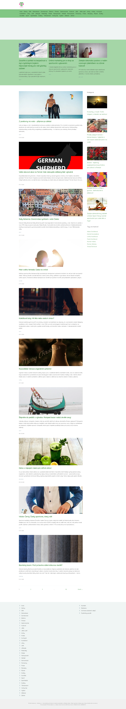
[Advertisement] (63, 28)
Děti (30, 11)
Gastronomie (64, 11)
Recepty (90, 13)
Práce (84, 13)
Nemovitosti (70, 13)
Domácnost (44, 11)
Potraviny (78, 13)
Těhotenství (47, 15)
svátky (20, 380)
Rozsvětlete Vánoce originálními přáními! (35, 369)
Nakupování (56, 13)
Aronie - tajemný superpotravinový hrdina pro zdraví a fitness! (96, 165)
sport (20, 79)
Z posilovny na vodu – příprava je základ (35, 121)
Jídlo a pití (82, 11)
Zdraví (72, 15)
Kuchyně (99, 11)
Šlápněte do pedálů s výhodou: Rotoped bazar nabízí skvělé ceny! (45, 417)
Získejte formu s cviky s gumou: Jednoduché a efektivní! (95, 190)
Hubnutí (71, 11)
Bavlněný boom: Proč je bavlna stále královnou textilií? (40, 565)
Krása (93, 11)
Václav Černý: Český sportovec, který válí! (35, 516)
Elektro (51, 11)
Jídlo (76, 11)
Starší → (80, 589)
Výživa (61, 15)
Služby (101, 13)
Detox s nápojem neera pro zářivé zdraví (35, 468)
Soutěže (22, 15)
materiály (21, 576)
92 (66, 589)
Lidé (32, 13)
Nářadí (64, 13)
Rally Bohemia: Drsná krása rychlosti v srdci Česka (39, 219)
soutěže (20, 280)
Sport (27, 15)
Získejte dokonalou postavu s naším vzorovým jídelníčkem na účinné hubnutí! (93, 63)
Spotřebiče (34, 15)
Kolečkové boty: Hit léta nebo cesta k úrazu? (36, 318)
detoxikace (21, 479)
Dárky (25, 11)
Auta (21, 11)
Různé (96, 13)
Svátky (40, 15)
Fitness (57, 11)
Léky (28, 13)
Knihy (88, 11)
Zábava (67, 15)
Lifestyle (37, 13)
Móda (50, 13)
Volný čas (55, 15)
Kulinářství (23, 13)
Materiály (44, 13)
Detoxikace (36, 11)
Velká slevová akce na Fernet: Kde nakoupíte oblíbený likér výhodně (46, 172)
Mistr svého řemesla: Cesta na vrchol (33, 270)
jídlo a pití (81, 77)
